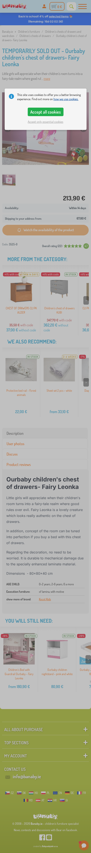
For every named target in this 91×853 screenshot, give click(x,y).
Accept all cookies (45, 112)
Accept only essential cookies (45, 122)
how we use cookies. (66, 99)
